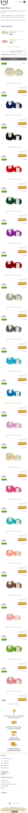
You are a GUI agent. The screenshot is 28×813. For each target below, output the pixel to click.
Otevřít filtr (14, 59)
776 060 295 (5, 761)
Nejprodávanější (5, 54)
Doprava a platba (5, 786)
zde (10, 812)
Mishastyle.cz (6, 765)
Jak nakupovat (4, 780)
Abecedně (13, 54)
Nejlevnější (12, 51)
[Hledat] (16, 2)
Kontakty (3, 788)
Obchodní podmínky (5, 782)
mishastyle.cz (6, 768)
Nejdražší (19, 51)
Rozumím (14, 811)
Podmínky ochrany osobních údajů (9, 784)
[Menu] (24, 2)
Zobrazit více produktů (13, 46)
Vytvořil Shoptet (15, 803)
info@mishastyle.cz (7, 758)
